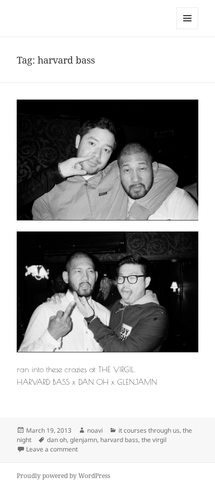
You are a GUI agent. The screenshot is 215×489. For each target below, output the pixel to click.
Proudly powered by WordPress (63, 475)
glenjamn (83, 439)
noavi (95, 430)
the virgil (153, 439)
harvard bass (119, 439)
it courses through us (149, 430)
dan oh (57, 439)
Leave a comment (52, 449)
